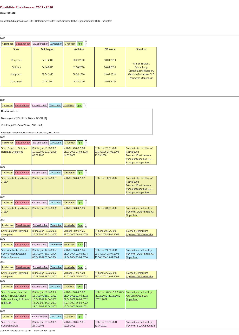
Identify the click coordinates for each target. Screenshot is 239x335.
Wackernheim (145, 234)
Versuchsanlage (144, 208)
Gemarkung (142, 231)
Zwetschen (56, 44)
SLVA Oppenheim (146, 325)
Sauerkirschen (40, 44)
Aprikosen (7, 105)
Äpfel (80, 44)
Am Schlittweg (133, 295)
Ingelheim (131, 211)
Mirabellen (69, 44)
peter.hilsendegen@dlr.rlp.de (16, 330)
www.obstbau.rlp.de (44, 330)
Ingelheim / (132, 234)
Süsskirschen (23, 44)
